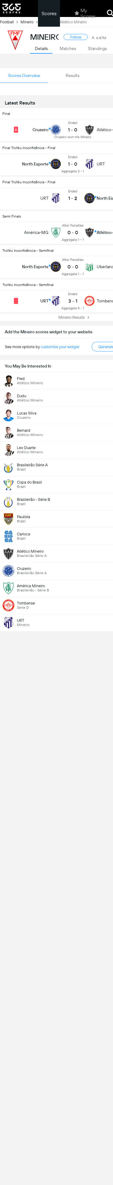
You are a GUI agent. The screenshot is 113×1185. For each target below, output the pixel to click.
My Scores (87, 13)
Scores (49, 13)
